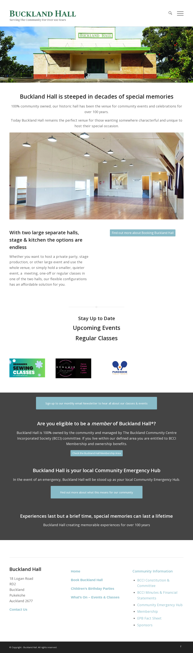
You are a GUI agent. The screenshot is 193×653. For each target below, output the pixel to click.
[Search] (170, 13)
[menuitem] (170, 13)
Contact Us (18, 609)
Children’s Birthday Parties (92, 589)
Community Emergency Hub (160, 605)
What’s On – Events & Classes (95, 597)
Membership (147, 611)
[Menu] (179, 13)
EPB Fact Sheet (149, 618)
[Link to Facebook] (181, 646)
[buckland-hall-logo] (44, 13)
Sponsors (144, 625)
